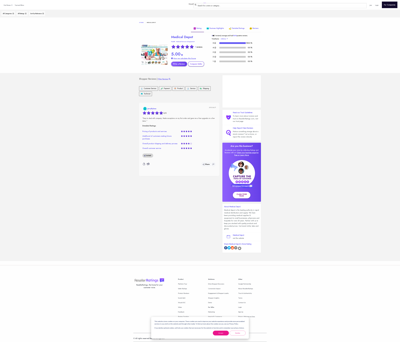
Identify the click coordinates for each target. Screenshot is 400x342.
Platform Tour (182, 284)
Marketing (211, 312)
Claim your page (242, 195)
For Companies (389, 5)
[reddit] (232, 248)
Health (173, 42)
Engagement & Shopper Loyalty (218, 293)
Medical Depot (182, 37)
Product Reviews (183, 293)
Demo (210, 302)
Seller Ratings (182, 288)
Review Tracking (183, 316)
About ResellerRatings (245, 288)
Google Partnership (244, 284)
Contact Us (242, 302)
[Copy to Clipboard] (239, 248)
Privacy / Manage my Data (246, 316)
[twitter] (229, 248)
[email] (235, 248)
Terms (240, 298)
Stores (141, 22)
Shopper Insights (213, 298)
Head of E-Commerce (215, 316)
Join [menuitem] (371, 5)
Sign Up (240, 312)
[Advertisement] (241, 91)
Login (240, 307)
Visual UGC (182, 302)
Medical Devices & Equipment (185, 42)
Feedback (181, 312)
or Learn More (243, 155)
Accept (220, 333)
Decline (237, 333)
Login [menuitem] (377, 5)
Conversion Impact (214, 288)
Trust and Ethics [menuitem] (19, 5)
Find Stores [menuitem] (7, 5)
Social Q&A (181, 298)
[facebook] (225, 248)
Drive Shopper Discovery (216, 284)
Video (180, 307)
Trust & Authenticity (245, 293)
